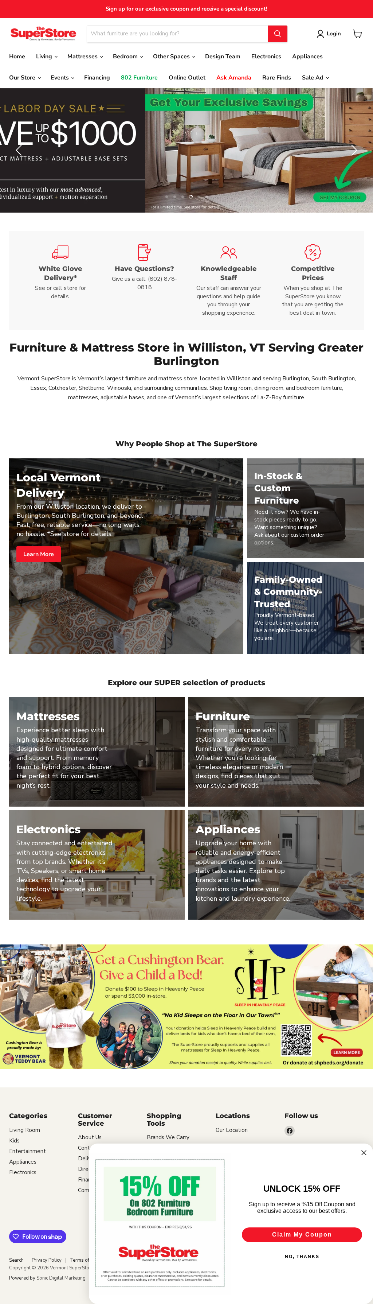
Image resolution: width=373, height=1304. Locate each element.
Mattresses (83, 57)
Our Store (23, 78)
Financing (97, 78)
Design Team (222, 57)
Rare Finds (276, 78)
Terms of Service (88, 1260)
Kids (14, 1140)
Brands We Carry (168, 1137)
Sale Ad (313, 78)
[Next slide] (353, 150)
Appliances (307, 57)
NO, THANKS (302, 1256)
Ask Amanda (233, 78)
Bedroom (126, 57)
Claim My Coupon (302, 1234)
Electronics (266, 57)
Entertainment (27, 1151)
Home (17, 57)
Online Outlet (187, 78)
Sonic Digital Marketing (61, 1278)
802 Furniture (139, 78)
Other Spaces (172, 57)
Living (45, 57)
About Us (90, 1137)
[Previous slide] (20, 150)
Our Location (232, 1130)
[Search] (277, 34)
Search (16, 1260)
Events (60, 78)
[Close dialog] (363, 1152)
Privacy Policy (47, 1260)
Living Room (24, 1130)
